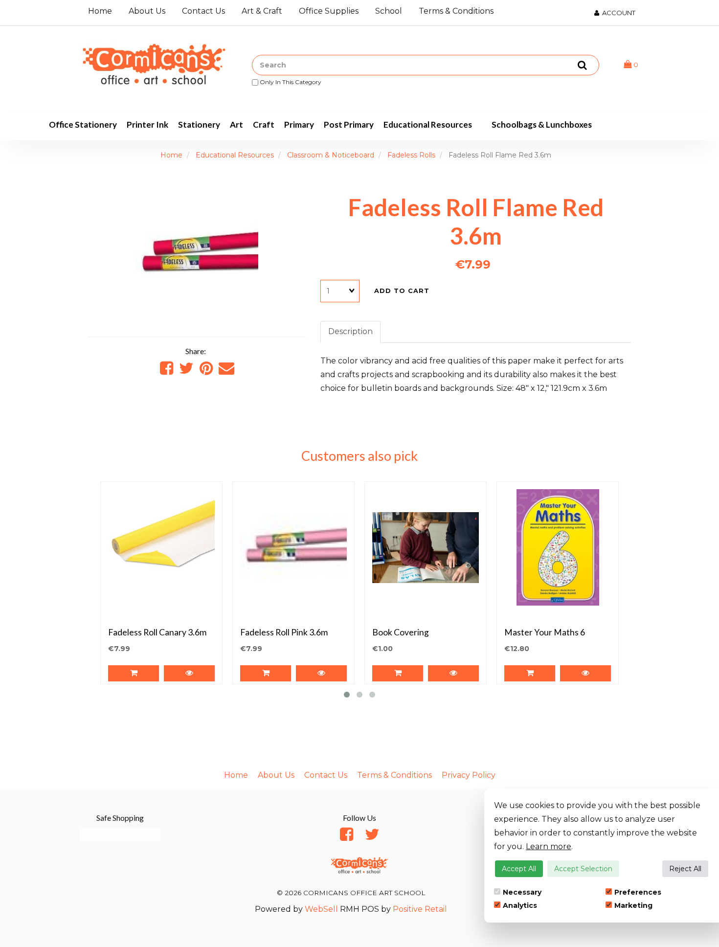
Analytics (520, 905)
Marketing (633, 905)
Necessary (522, 892)
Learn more (548, 846)
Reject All (685, 868)
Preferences (637, 892)
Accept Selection (583, 868)
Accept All (519, 868)
